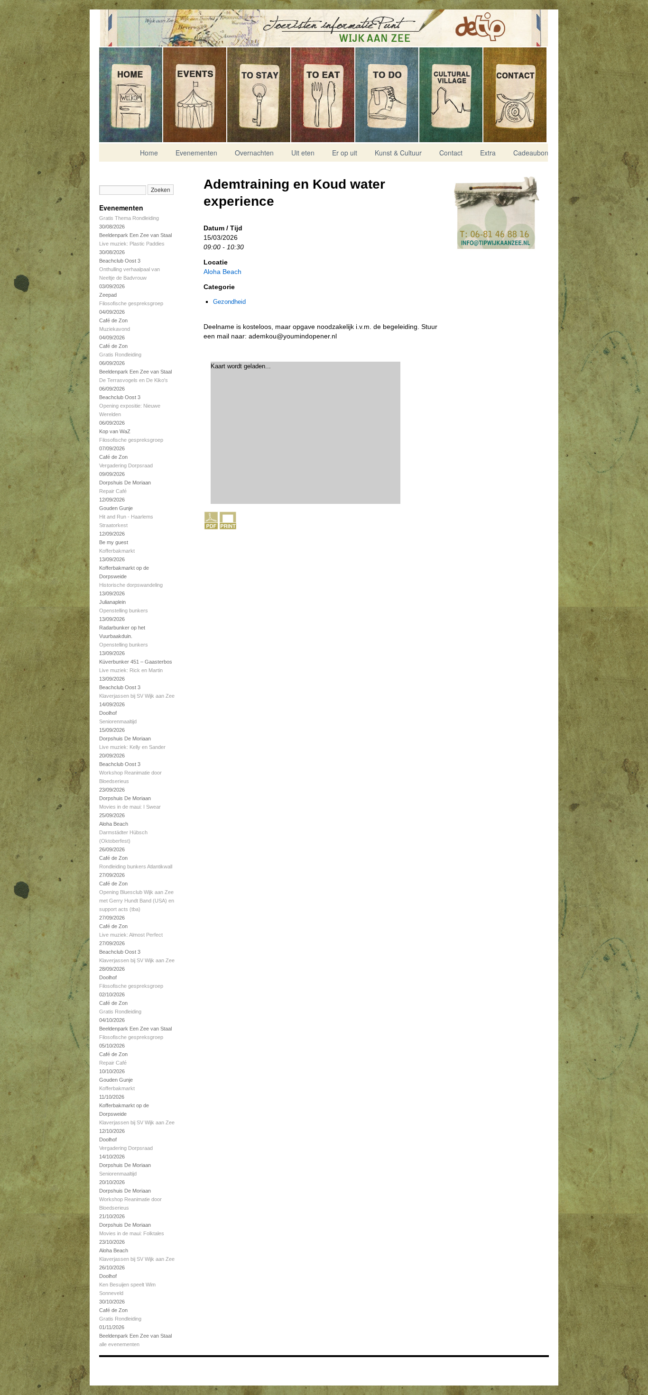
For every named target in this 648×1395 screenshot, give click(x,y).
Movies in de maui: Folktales (131, 1233)
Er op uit (387, 94)
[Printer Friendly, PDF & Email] (220, 527)
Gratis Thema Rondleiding (129, 218)
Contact (514, 94)
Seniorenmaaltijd (118, 721)
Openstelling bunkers (123, 610)
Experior (123, 1373)
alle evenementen (119, 1344)
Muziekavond (114, 329)
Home (131, 94)
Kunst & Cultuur (451, 94)
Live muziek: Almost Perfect (131, 935)
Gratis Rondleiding (120, 354)
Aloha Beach (222, 271)
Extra (488, 152)
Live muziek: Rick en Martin (131, 670)
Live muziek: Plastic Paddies (132, 243)
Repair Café (113, 491)
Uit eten (323, 94)
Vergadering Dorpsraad (126, 465)
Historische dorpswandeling (131, 585)
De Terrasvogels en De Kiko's (133, 380)
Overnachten (259, 94)
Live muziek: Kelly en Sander (132, 747)
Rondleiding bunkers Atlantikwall (135, 866)
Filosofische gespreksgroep (131, 303)
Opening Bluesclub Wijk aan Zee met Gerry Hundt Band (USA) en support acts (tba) (136, 900)
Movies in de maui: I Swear (130, 807)
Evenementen (195, 94)
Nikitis (123, 1368)
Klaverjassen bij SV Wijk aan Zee (137, 696)
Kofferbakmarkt (117, 551)
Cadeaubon (530, 152)
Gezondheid (229, 301)
